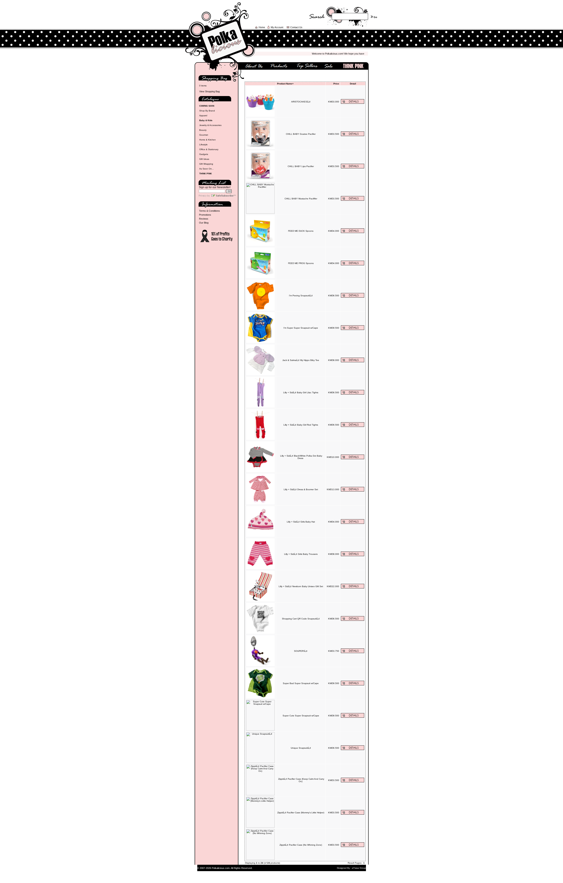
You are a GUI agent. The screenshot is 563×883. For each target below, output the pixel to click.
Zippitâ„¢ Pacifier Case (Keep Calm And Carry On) (301, 780)
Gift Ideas (204, 159)
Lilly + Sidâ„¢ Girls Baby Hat (301, 522)
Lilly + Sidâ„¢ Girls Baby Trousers (301, 554)
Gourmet (203, 135)
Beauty (203, 130)
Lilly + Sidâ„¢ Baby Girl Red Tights (300, 425)
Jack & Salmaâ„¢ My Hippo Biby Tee (300, 360)
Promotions (205, 214)
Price (336, 83)
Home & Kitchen (207, 139)
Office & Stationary (208, 149)
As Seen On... (206, 168)
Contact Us (296, 27)
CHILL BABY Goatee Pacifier (301, 134)
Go (375, 17)
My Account (277, 27)
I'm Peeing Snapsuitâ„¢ (301, 295)
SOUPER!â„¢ (300, 651)
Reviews (203, 218)
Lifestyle (203, 144)
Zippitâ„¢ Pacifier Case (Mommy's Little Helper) (300, 812)
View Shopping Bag (209, 91)
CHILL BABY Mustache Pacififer (301, 198)
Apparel (203, 115)
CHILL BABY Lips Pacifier (301, 166)
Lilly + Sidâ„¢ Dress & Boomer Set (301, 489)
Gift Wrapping (206, 164)
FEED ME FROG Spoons (301, 263)
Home (262, 27)
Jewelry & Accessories (210, 125)
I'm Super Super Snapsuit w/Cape (300, 328)
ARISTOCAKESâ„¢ (301, 101)
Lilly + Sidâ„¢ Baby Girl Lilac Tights (300, 392)
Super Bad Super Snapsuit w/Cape (301, 683)
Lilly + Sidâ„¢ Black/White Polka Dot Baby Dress (301, 457)
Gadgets (203, 154)
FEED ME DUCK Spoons (300, 231)
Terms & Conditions (209, 210)
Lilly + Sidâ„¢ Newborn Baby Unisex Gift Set (301, 586)
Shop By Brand (207, 110)
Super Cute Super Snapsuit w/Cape (301, 715)
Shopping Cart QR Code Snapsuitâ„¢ (301, 618)
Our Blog (203, 222)
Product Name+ (285, 83)
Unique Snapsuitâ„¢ (301, 748)
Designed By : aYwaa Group (351, 868)
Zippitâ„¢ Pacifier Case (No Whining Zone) (301, 845)
